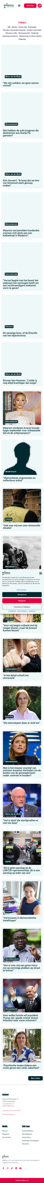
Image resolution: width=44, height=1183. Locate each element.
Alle (9, 27)
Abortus (14, 27)
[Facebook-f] (3, 1168)
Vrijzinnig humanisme (10, 36)
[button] (40, 573)
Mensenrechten (24, 33)
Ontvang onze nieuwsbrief (11, 1110)
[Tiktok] (12, 1168)
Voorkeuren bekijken (22, 607)
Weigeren (22, 601)
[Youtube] (20, 1168)
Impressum (32, 611)
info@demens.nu (8, 1104)
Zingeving (22, 39)
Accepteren (22, 595)
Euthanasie (32, 27)
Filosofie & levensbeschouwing (14, 30)
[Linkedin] (16, 1168)
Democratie (22, 27)
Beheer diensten (21, 590)
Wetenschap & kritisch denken (30, 36)
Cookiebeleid (12, 611)
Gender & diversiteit (34, 30)
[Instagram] (8, 1168)
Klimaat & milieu (11, 33)
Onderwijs (35, 33)
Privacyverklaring (22, 611)
